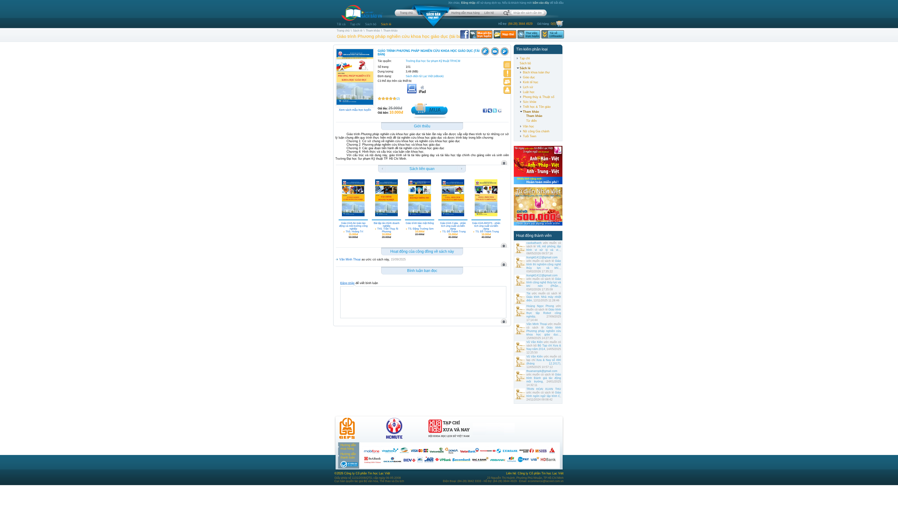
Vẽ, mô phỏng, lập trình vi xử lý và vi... (543, 248)
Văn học (528, 126)
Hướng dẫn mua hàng (465, 12)
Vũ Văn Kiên (534, 342)
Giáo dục (529, 77)
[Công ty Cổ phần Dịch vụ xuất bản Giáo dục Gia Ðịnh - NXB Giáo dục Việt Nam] (347, 438)
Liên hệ (489, 12)
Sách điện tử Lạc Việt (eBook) (425, 76)
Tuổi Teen (529, 136)
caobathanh (534, 243)
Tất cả (341, 24)
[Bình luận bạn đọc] (507, 90)
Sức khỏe (529, 102)
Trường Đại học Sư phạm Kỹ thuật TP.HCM (433, 61)
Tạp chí (355, 24)
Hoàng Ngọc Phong (540, 306)
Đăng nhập (468, 2)
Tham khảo (373, 30)
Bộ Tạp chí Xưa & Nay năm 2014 (543, 347)
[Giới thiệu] (507, 65)
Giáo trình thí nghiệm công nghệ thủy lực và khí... (543, 264)
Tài (528, 293)
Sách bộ (370, 24)
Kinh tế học (530, 82)
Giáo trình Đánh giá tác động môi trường (543, 378)
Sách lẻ (386, 24)
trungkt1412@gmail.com (542, 257)
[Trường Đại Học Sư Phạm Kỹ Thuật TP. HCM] (394, 438)
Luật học (529, 92)
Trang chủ (406, 12)
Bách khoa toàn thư (536, 72)
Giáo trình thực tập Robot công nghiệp (543, 313)
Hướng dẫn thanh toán (348, 455)
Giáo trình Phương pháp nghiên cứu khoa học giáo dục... (543, 331)
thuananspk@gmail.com (541, 371)
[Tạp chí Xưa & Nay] (449, 438)
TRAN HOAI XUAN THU (543, 389)
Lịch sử (528, 87)
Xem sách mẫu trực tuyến (355, 110)
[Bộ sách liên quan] (507, 73)
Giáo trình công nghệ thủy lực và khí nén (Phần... (543, 282)
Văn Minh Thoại (536, 324)
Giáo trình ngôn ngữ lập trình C (543, 394)
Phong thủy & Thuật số (538, 97)
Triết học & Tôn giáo (536, 106)
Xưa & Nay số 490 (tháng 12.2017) (543, 361)
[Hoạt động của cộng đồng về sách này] (507, 82)
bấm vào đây (541, 2)
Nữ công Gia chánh (536, 131)
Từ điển (531, 121)
